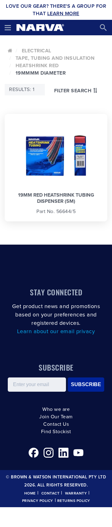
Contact (50, 493)
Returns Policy (73, 501)
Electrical (36, 50)
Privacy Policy (37, 501)
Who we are (56, 409)
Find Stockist (56, 431)
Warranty (76, 493)
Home (30, 493)
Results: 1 (21, 89)
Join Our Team (56, 416)
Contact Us (56, 424)
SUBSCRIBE (86, 384)
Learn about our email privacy (56, 331)
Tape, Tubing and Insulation (55, 58)
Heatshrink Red (37, 65)
